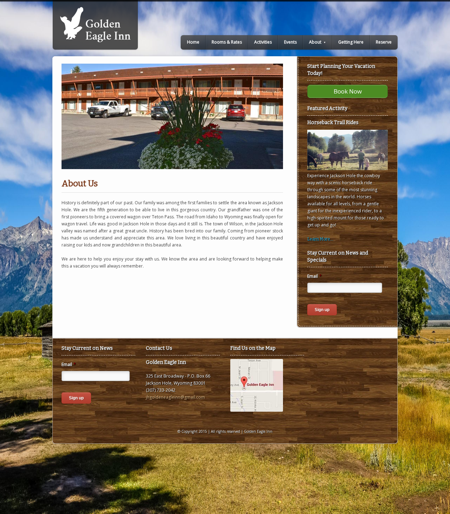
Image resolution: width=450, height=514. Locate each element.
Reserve (384, 42)
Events (290, 42)
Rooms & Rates (227, 42)
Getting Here (351, 42)
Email (314, 276)
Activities (263, 42)
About (317, 42)
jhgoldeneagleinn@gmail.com (175, 397)
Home (193, 42)
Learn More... (320, 239)
